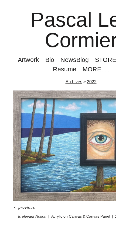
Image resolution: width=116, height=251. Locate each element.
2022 (92, 81)
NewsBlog (74, 59)
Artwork (28, 59)
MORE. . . (96, 69)
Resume (64, 69)
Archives (74, 81)
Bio (49, 59)
